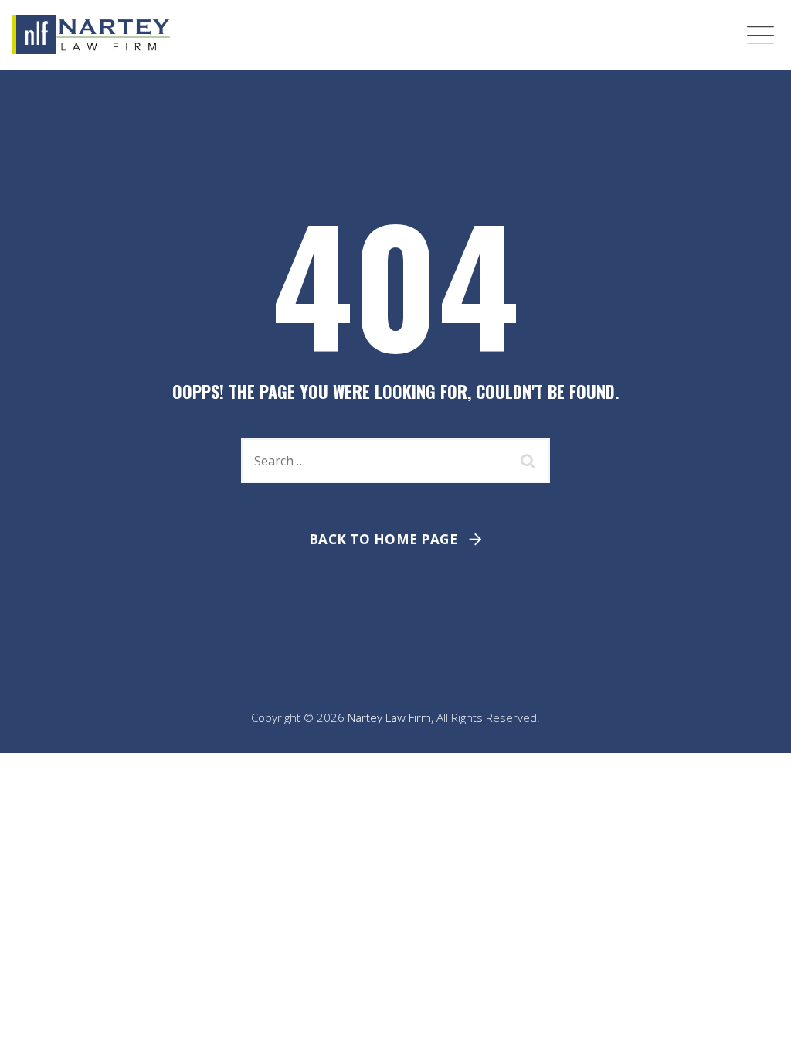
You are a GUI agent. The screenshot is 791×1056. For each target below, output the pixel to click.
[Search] (530, 460)
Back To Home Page (383, 539)
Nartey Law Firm (389, 717)
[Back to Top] (758, 1030)
